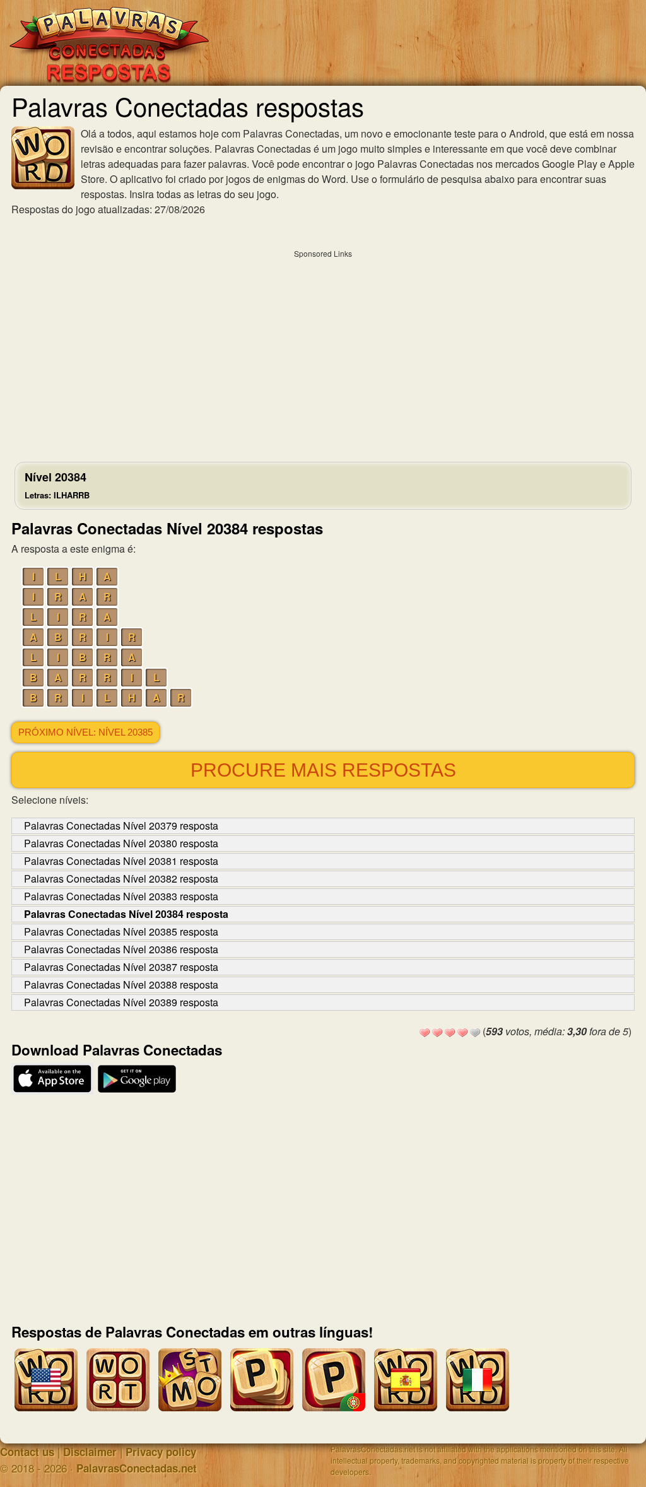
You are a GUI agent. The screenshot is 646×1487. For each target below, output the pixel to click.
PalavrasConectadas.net (136, 1468)
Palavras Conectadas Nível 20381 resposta (121, 861)
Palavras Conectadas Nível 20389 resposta (121, 1002)
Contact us (27, 1451)
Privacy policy (161, 1451)
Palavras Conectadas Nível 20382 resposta (121, 878)
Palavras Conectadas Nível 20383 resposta (121, 896)
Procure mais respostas (323, 770)
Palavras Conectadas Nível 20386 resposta (121, 949)
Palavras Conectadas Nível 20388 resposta (121, 984)
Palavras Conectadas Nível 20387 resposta (121, 967)
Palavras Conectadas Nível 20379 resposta (121, 825)
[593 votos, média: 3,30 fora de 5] (425, 1033)
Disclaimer (90, 1451)
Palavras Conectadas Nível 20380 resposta (121, 843)
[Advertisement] (323, 352)
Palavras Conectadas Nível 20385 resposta (121, 931)
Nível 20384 (57, 485)
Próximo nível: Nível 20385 (85, 732)
